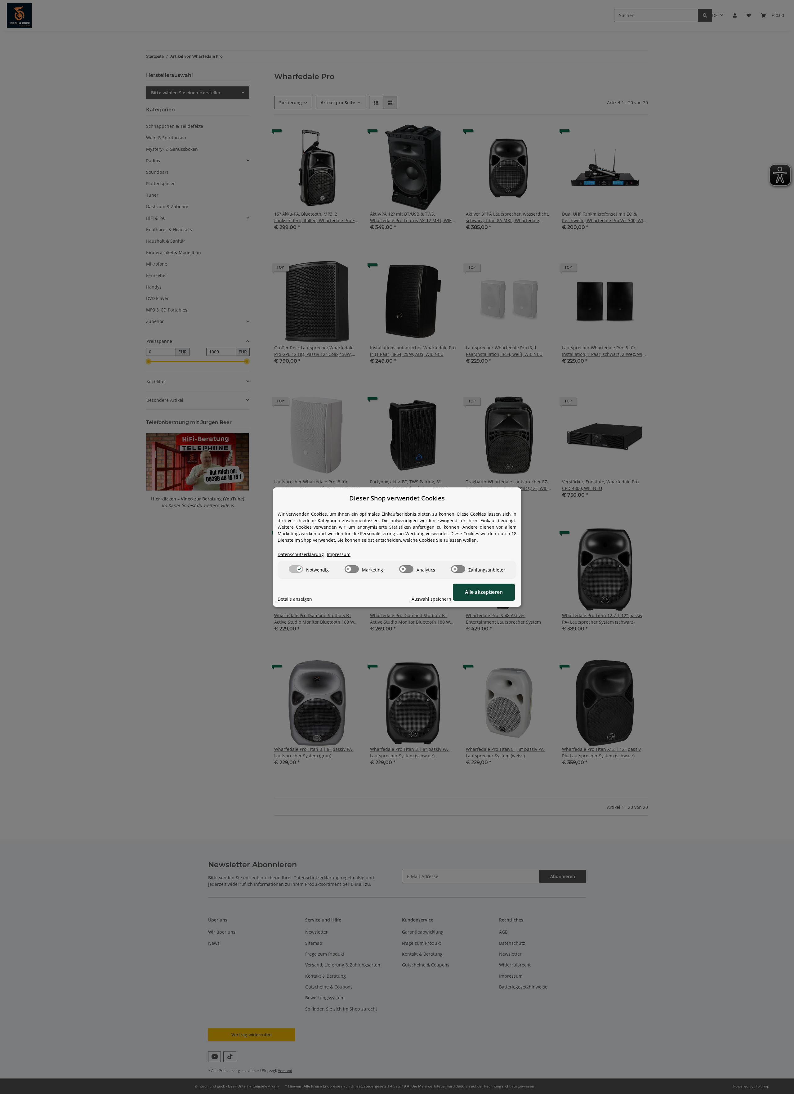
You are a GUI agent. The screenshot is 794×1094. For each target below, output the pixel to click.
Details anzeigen (295, 599)
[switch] (296, 569)
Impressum (338, 554)
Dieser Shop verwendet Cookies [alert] (397, 498)
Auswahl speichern (431, 599)
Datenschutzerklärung (301, 554)
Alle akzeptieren (484, 592)
